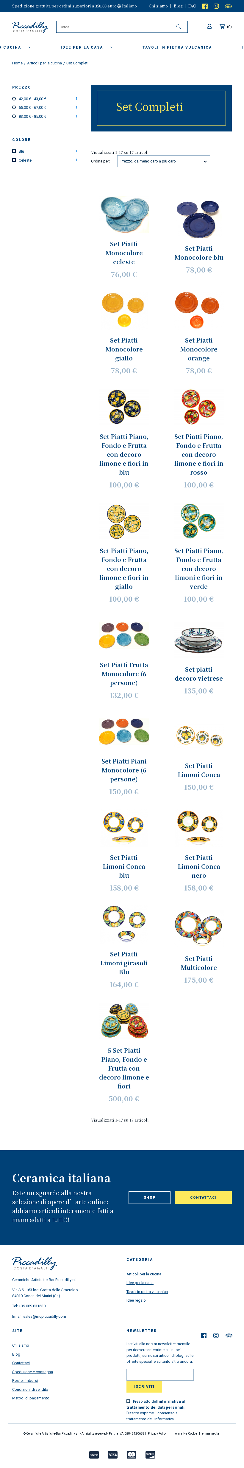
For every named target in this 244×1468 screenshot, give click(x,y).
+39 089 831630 (32, 1306)
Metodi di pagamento (30, 1398)
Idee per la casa (82, 47)
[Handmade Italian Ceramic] (34, 27)
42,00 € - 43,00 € (48, 99)
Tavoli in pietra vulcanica (147, 1291)
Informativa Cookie (184, 1433)
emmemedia (210, 1433)
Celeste (48, 160)
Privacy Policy (157, 1433)
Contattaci (203, 1198)
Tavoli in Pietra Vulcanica (177, 47)
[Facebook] (205, 5)
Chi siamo (158, 6)
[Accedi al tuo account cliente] (210, 26)
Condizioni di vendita (30, 1389)
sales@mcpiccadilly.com (44, 1316)
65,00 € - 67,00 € (48, 107)
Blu (48, 151)
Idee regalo (136, 1300)
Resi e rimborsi (25, 1380)
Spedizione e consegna (32, 1372)
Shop (149, 1198)
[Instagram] (216, 5)
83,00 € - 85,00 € (48, 116)
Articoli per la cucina (143, 1274)
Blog (178, 6)
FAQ (192, 6)
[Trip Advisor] (228, 5)
